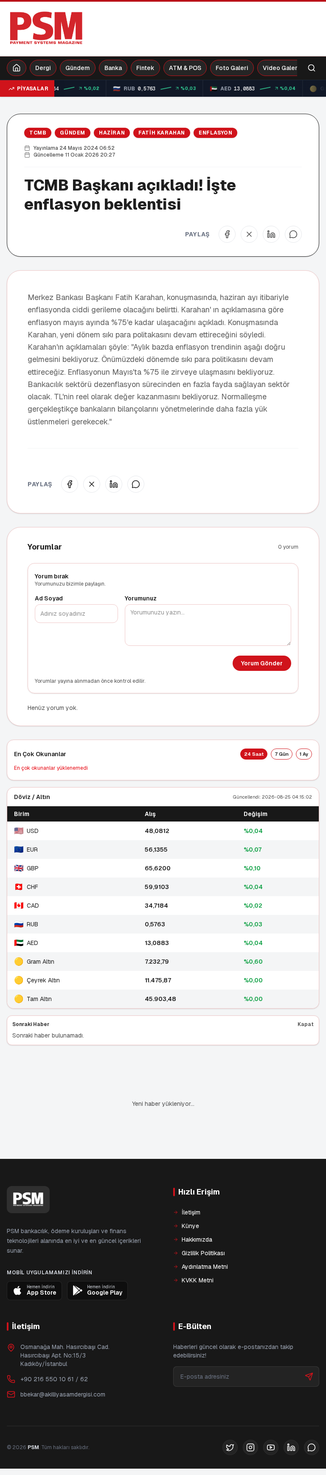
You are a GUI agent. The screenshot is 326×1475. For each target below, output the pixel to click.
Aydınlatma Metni (205, 1238)
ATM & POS (185, 68)
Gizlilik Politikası (203, 1224)
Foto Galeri (232, 68)
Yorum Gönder (262, 663)
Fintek (145, 68)
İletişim (191, 1183)
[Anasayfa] (16, 68)
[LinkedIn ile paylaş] (271, 234)
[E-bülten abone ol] (309, 1347)
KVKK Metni (198, 1251)
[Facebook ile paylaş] (227, 234)
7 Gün (282, 754)
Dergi (43, 68)
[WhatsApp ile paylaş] (293, 234)
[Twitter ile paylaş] (249, 234)
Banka (113, 68)
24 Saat (254, 754)
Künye (190, 1197)
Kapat (306, 1024)
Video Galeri (281, 68)
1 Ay (304, 754)
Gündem (77, 68)
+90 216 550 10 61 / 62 (54, 1350)
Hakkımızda (197, 1210)
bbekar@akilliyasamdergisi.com (62, 1365)
